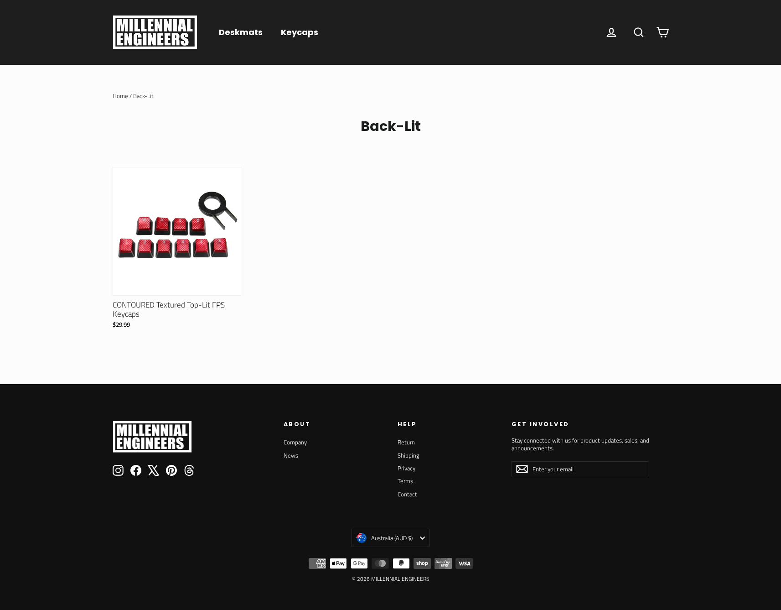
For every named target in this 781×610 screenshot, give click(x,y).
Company (295, 442)
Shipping (408, 455)
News (291, 455)
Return (406, 442)
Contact (407, 494)
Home (120, 95)
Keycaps (299, 32)
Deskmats (241, 32)
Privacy (406, 468)
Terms (405, 480)
